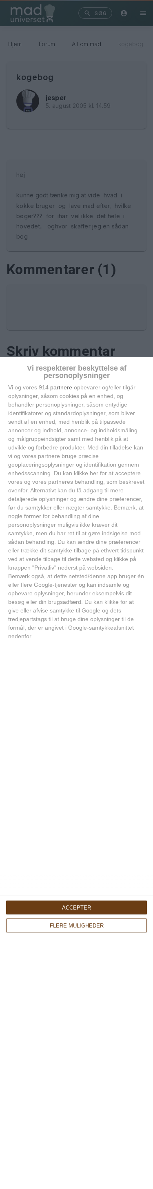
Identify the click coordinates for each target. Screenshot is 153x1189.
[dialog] (76, 773)
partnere (61, 387)
